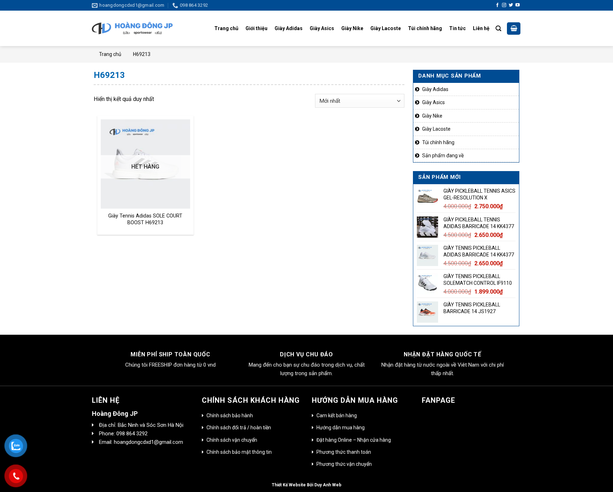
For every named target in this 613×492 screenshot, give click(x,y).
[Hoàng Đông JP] (132, 28)
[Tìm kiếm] (498, 28)
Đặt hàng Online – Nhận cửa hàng (353, 440)
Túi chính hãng (425, 28)
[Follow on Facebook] (497, 5)
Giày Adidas (289, 28)
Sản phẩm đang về (443, 155)
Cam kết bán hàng (336, 415)
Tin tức (457, 28)
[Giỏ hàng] (513, 28)
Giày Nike (352, 28)
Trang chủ (226, 28)
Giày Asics (322, 28)
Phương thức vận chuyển (344, 464)
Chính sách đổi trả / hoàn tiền (238, 427)
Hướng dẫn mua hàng (340, 427)
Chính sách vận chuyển (231, 440)
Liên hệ (481, 28)
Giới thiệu (256, 28)
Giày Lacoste (385, 28)
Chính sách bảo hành (229, 415)
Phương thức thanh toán (343, 452)
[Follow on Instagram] (504, 5)
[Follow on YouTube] (517, 5)
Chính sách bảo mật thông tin (239, 452)
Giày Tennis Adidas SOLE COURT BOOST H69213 (145, 219)
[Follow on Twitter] (511, 5)
